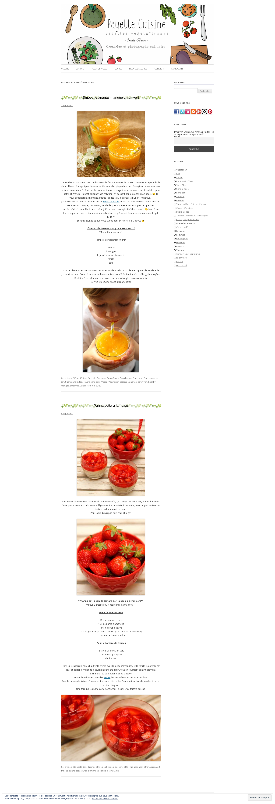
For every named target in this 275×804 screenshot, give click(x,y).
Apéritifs (92, 378)
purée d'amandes (90, 770)
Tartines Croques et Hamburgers (192, 215)
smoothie (74, 385)
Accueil (65, 68)
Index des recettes (138, 68)
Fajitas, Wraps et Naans (187, 219)
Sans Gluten (113, 378)
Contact (80, 68)
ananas (133, 381)
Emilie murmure (111, 201)
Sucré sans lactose (74, 381)
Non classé (181, 265)
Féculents (181, 230)
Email (177, 136)
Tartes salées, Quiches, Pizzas (191, 204)
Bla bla (179, 261)
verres (107, 677)
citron (146, 766)
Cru (178, 173)
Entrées (180, 200)
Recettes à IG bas (184, 181)
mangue (65, 385)
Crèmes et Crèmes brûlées (101, 766)
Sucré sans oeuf (92, 381)
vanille (83, 385)
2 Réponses (67, 105)
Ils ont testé (181, 257)
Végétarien (114, 381)
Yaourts (180, 250)
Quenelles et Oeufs (185, 223)
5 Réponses (67, 413)
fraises (64, 770)
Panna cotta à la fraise (111, 405)
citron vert (142, 381)
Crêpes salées (183, 227)
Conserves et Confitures (188, 253)
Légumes (180, 234)
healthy (152, 381)
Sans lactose (126, 378)
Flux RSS (118, 68)
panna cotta (75, 770)
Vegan (104, 381)
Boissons (101, 378)
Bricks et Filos (182, 211)
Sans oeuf (138, 378)
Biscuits (180, 246)
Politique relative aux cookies (105, 798)
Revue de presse (99, 68)
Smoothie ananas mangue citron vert (111, 97)
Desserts (119, 766)
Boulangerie (182, 238)
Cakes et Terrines (184, 208)
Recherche (159, 68)
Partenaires (177, 68)
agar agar (138, 766)
